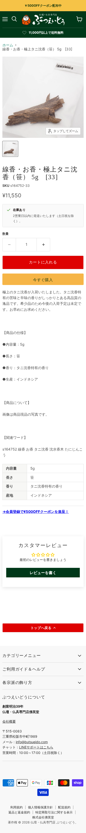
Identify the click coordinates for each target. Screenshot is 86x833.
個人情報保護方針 (40, 807)
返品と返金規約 (19, 812)
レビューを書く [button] (43, 572)
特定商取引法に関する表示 (54, 812)
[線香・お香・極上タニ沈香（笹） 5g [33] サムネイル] (10, 148)
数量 (5, 234)
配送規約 (64, 807)
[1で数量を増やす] (43, 244)
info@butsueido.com (32, 742)
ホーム (7, 45)
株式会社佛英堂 (43, 817)
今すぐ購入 (43, 280)
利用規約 (16, 807)
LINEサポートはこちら (36, 747)
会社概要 (9, 721)
